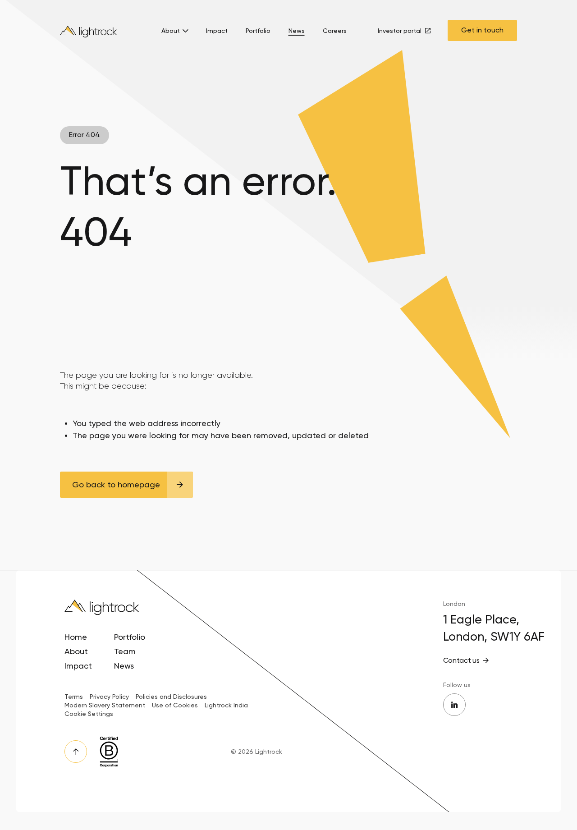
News (296, 31)
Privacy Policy (109, 696)
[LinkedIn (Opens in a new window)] (454, 704)
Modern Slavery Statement (104, 705)
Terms (73, 696)
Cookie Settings (88, 713)
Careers (335, 31)
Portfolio (258, 31)
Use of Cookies (175, 705)
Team (125, 651)
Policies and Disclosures (171, 696)
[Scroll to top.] (75, 751)
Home (75, 637)
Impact (217, 31)
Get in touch (482, 30)
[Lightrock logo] (89, 33)
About (170, 31)
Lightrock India (226, 705)
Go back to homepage (116, 484)
